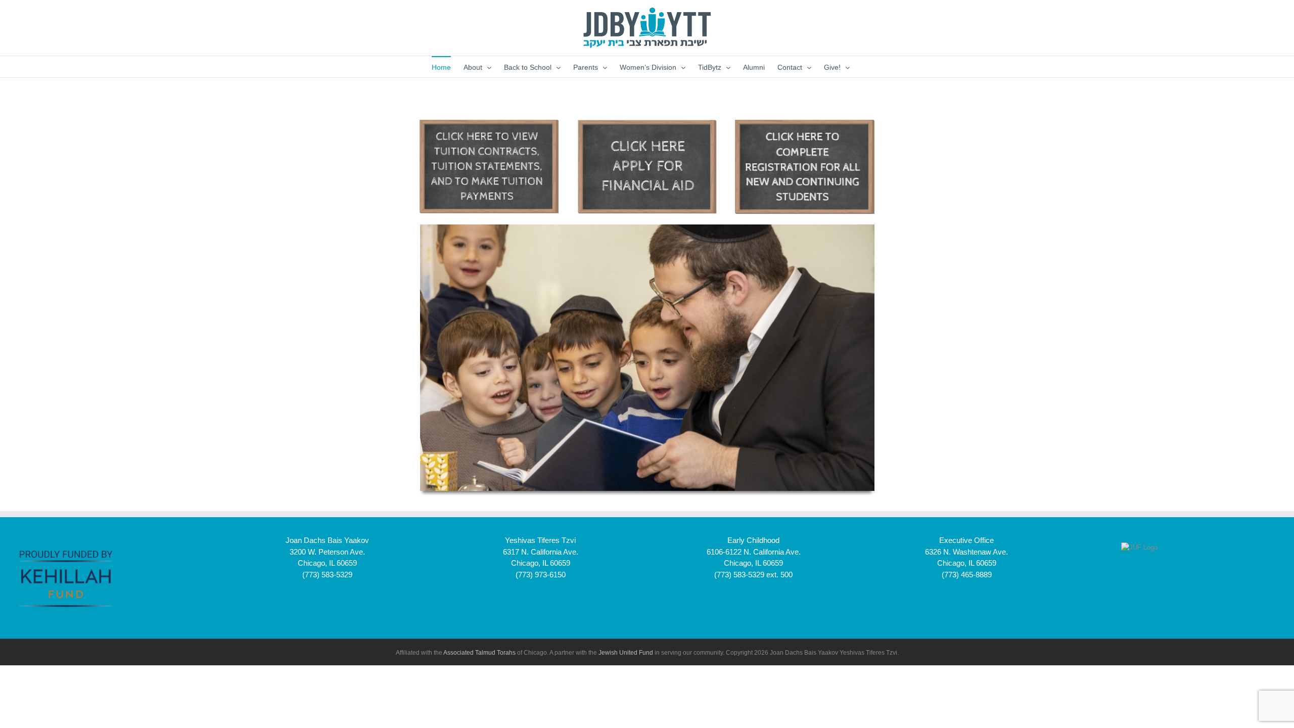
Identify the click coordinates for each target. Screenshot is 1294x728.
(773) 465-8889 (967, 574)
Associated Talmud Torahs (479, 652)
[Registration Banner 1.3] (804, 123)
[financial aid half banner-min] (647, 123)
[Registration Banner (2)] (489, 123)
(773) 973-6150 (541, 574)
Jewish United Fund (625, 652)
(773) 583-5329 (327, 574)
